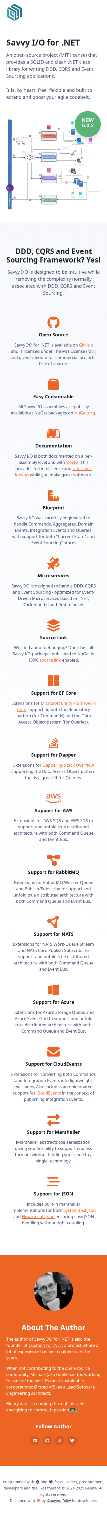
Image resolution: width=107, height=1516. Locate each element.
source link (50, 660)
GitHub (86, 345)
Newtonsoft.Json (38, 1216)
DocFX (72, 462)
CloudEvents (49, 1093)
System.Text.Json (79, 1210)
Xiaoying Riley (59, 1500)
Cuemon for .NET (45, 1345)
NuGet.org (84, 413)
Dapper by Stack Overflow (68, 765)
